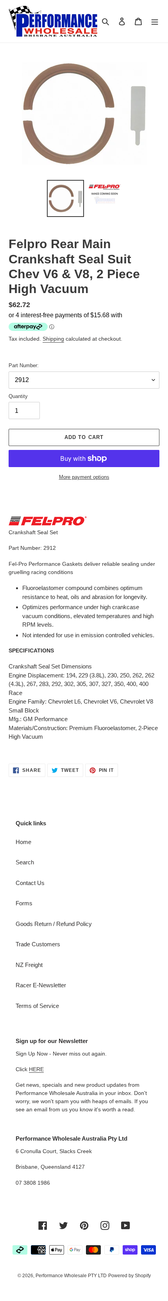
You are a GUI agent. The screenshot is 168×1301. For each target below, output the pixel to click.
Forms (24, 903)
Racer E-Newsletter (41, 985)
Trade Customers (38, 944)
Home (23, 842)
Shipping (53, 339)
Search (25, 862)
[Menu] (155, 21)
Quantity (18, 396)
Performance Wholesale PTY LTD (71, 1275)
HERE (36, 1069)
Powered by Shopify (129, 1275)
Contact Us (30, 883)
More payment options (84, 477)
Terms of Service (37, 1005)
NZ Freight (29, 965)
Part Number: (24, 365)
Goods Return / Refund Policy (54, 924)
